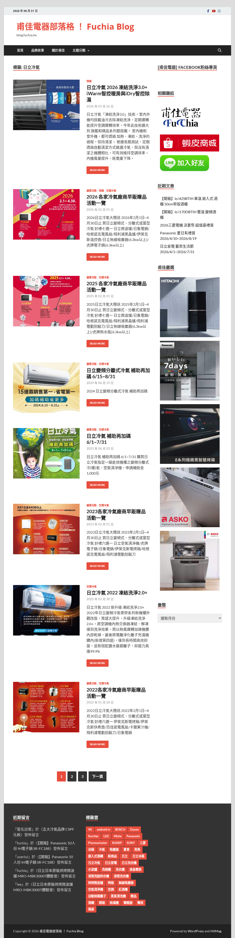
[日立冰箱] (190, 335)
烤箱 (111, 883)
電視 (140, 902)
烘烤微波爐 (95, 883)
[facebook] (208, 11)
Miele (118, 836)
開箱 (102, 902)
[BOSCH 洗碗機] (190, 589)
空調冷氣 (111, 190)
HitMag (215, 931)
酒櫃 (91, 902)
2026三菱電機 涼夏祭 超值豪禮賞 (187, 225)
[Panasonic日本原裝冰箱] (190, 399)
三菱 (143, 843)
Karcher (93, 836)
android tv (103, 829)
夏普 (126, 849)
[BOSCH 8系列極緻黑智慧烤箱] (190, 462)
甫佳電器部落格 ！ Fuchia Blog (75, 26)
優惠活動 (92, 190)
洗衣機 (120, 869)
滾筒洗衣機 (121, 876)
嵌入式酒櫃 (95, 856)
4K (90, 829)
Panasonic (133, 836)
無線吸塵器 (126, 883)
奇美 (137, 849)
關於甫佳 (58, 50)
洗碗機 (106, 869)
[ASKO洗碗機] (190, 526)
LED (106, 836)
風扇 (91, 909)
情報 (89, 81)
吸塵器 (114, 849)
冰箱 (91, 849)
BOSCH (120, 829)
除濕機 (114, 902)
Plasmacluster (97, 843)
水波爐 (92, 869)
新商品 (112, 856)
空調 (111, 889)
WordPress (196, 931)
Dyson (134, 829)
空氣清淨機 (95, 889)
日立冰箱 (138, 856)
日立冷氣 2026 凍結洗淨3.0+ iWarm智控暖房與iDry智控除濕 (118, 93)
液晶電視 (135, 869)
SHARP (117, 843)
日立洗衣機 (129, 863)
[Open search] (219, 50)
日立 (125, 856)
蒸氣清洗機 (118, 896)
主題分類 (79, 50)
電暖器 (127, 902)
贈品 (134, 896)
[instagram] (219, 11)
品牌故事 (37, 50)
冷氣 (102, 849)
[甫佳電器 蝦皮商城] (189, 150)
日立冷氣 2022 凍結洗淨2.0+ (117, 592)
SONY (131, 843)
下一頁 (97, 776)
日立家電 (111, 863)
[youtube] (213, 11)
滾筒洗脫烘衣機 (98, 876)
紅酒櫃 (123, 889)
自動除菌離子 (97, 896)
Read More (96, 169)
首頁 (20, 50)
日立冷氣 (94, 863)
